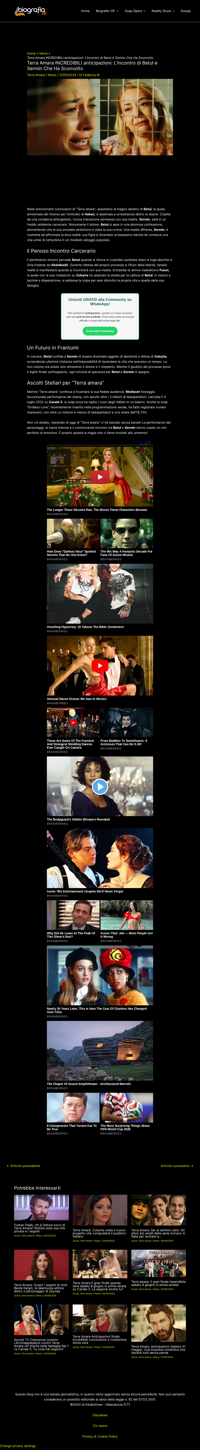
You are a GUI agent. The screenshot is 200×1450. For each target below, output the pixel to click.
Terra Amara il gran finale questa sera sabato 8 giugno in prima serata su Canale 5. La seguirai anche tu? (99, 1286)
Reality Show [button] (161, 11)
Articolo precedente (23, 1166)
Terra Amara (36, 75)
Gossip (186, 11)
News (52, 75)
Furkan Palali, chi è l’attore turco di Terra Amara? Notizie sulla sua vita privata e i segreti (39, 1228)
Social (17, 1235)
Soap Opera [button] (133, 11)
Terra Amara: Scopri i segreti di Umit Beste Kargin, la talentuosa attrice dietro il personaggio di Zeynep (40, 1288)
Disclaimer (100, 1415)
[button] (116, 10)
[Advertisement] (100, 183)
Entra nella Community (100, 331)
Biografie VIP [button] (105, 11)
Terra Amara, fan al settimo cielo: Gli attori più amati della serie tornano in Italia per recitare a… (158, 1233)
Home (85, 11)
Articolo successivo (177, 1166)
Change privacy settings (18, 1446)
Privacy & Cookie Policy (100, 1436)
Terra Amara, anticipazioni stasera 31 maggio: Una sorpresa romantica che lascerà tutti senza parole (158, 1350)
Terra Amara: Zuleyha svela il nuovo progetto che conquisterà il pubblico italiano (99, 1233)
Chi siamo (100, 1426)
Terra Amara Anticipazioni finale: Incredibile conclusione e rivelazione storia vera (100, 1340)
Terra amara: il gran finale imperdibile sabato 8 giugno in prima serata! (158, 1283)
